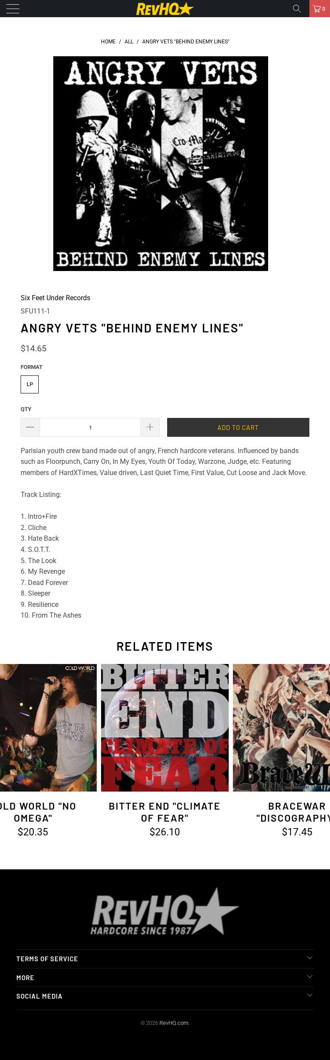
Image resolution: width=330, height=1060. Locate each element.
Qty (26, 409)
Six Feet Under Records (55, 298)
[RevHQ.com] (165, 8)
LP (30, 384)
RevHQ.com (173, 1023)
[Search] (300, 8)
